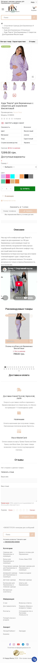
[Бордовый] (8, 181)
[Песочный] (22, 176)
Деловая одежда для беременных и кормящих (27, 568)
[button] (33, 8)
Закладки (22, 631)
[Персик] (17, 181)
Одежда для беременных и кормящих (8, 554)
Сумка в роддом (25, 573)
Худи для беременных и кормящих (17, 30)
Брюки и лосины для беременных (26, 553)
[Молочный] (17, 176)
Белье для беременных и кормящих (8, 561)
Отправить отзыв (28, 517)
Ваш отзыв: (5, 486)
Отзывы (32, 41)
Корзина (6, 634)
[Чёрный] (26, 176)
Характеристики (19, 41)
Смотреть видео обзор (14, 123)
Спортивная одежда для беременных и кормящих (10, 568)
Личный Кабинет (9, 631)
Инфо (33, 2)
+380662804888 (11, 542)
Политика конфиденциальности (19, 647)
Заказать (29, 211)
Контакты (6, 611)
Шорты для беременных (23, 584)
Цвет (3, 173)
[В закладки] (31, 316)
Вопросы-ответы (25, 603)
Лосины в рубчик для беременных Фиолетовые (19, 347)
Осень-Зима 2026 (25, 559)
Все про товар (6, 41)
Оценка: (4, 510)
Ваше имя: (5, 477)
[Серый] (31, 176)
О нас (5, 603)
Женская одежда (25, 580)
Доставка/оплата (9, 606)
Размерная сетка (8, 200)
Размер (4, 163)
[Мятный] (12, 176)
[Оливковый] (3, 181)
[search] (34, 17)
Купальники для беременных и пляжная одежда (9, 585)
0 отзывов (17, 118)
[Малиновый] (8, 176)
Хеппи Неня (17, 112)
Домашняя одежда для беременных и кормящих (10, 575)
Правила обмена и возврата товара (25, 607)
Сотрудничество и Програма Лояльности (26, 613)
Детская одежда (9, 580)
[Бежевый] (12, 181)
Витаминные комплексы (7, 591)
